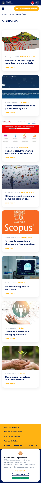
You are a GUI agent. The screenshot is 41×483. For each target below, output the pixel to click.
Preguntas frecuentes (13, 445)
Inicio (4, 14)
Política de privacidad (13, 432)
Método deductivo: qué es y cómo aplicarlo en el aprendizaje (20, 199)
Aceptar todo (21, 478)
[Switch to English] (32, 2)
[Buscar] (37, 3)
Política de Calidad (11, 441)
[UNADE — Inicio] (7, 3)
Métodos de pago (11, 427)
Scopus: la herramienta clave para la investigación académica (19, 244)
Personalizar (20, 474)
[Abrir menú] (3, 8)
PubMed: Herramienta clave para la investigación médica (20, 109)
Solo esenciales (20, 471)
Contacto (33, 445)
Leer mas (9, 67)
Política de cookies (12, 436)
